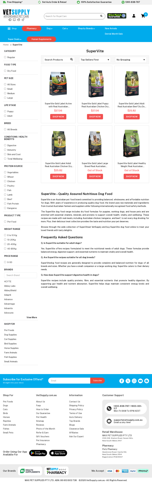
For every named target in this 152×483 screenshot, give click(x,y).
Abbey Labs (9, 286)
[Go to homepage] (16, 20)
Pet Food (11, 222)
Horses (6, 417)
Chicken (11, 181)
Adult (9, 116)
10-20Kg (11, 240)
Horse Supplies (11, 348)
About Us (40, 401)
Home (6, 45)
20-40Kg (11, 244)
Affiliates (73, 432)
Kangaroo (12, 208)
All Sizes (11, 84)
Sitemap (40, 421)
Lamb (9, 195)
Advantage (9, 304)
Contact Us (74, 401)
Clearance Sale (76, 429)
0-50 (9, 262)
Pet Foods (9, 330)
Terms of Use (75, 413)
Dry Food (11, 71)
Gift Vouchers (42, 436)
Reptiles (7, 421)
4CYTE (7, 281)
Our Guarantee (43, 413)
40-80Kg (11, 249)
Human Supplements (41, 39)
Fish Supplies (10, 357)
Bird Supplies (10, 343)
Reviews (40, 425)
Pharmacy (32, 28)
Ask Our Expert (76, 436)
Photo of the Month (45, 429)
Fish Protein (13, 204)
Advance (8, 299)
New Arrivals (111, 28)
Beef (9, 199)
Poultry (10, 186)
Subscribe (97, 380)
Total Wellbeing (14, 159)
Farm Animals (10, 352)
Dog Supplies (10, 335)
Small (10, 89)
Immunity (11, 150)
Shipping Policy (76, 405)
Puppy (10, 111)
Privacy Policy (76, 409)
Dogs (5, 405)
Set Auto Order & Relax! (54, 2)
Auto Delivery (75, 417)
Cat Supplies (10, 339)
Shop (14, 28)
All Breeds (12, 129)
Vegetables (12, 172)
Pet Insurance (43, 440)
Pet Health (41, 417)
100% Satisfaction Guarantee (96, 2)
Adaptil (7, 295)
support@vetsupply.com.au (128, 420)
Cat (64, 28)
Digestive (11, 145)
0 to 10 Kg (12, 235)
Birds (5, 413)
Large (10, 98)
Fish (9, 190)
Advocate (9, 313)
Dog (49, 28)
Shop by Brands (85, 28)
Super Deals (14, 39)
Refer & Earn (42, 432)
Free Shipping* (14, 2)
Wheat (10, 177)
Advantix (8, 308)
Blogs (72, 425)
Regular (11, 57)
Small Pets (8, 432)
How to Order (42, 409)
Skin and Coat (14, 154)
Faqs (38, 405)
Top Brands (74, 421)
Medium (11, 93)
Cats (5, 409)
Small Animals (11, 361)
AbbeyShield (10, 290)
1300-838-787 (132, 2)
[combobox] (70, 16)
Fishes (6, 429)
